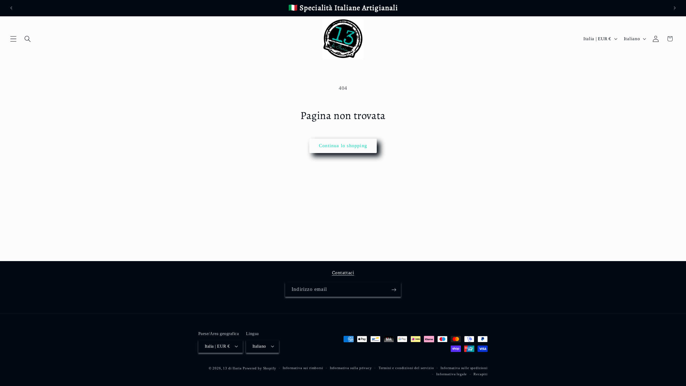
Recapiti (481, 374)
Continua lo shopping (343, 145)
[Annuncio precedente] (11, 8)
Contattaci (343, 272)
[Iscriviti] (394, 290)
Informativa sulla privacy (351, 368)
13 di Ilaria (232, 368)
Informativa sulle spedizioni (464, 368)
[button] (13, 39)
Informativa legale (451, 374)
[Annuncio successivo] (675, 8)
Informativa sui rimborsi (303, 368)
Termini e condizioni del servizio (406, 368)
